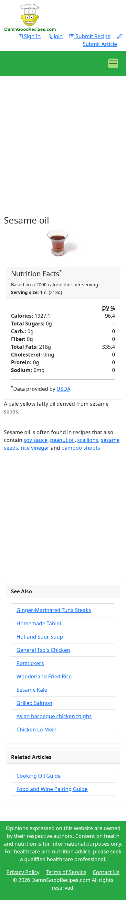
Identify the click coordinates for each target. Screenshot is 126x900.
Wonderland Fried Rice (44, 676)
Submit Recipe (92, 36)
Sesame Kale (31, 689)
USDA (63, 388)
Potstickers (30, 663)
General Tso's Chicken (43, 649)
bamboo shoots (80, 447)
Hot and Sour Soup (39, 636)
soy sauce (35, 440)
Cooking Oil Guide (38, 775)
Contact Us (106, 872)
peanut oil (62, 440)
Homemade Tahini (38, 623)
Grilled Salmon (34, 703)
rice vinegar (35, 447)
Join (57, 36)
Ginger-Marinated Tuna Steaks (53, 610)
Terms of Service (66, 872)
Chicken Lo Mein (36, 729)
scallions (87, 440)
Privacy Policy (22, 872)
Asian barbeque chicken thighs (54, 716)
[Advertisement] (63, 152)
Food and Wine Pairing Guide (52, 789)
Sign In (32, 36)
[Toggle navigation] (113, 63)
